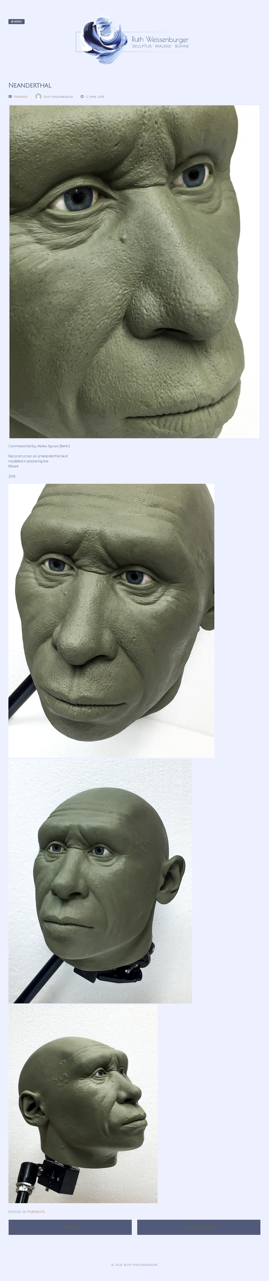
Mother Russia (198, 1227)
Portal (70, 1227)
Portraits (21, 96)
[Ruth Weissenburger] (134, 68)
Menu (17, 21)
